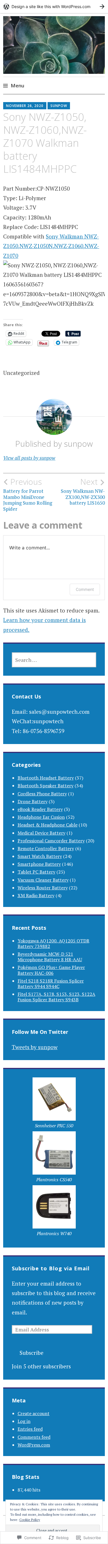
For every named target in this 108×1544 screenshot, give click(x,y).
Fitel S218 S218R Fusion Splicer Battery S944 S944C (51, 983)
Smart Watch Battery (40, 856)
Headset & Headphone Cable (47, 825)
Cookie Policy (29, 1519)
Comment (85, 589)
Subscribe (31, 1352)
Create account (34, 1413)
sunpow (58, 105)
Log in (24, 1421)
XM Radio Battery (36, 895)
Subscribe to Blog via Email (51, 1268)
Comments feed (34, 1437)
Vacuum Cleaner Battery (43, 880)
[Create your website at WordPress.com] (54, 6)
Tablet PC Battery (36, 872)
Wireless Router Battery (43, 887)
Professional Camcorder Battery (51, 840)
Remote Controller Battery (46, 848)
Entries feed (30, 1429)
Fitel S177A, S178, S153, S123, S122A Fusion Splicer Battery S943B (56, 997)
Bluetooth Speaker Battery (45, 785)
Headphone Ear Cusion (41, 817)
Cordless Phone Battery (42, 793)
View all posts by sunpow (29, 457)
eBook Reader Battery (40, 809)
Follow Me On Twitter (40, 1031)
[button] (54, 1104)
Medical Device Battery (41, 833)
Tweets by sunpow (35, 1047)
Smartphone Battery (39, 864)
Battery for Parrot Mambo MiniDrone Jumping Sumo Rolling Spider (27, 494)
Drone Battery (33, 801)
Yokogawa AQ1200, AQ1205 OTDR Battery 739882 (53, 943)
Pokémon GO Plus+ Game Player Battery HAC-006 (51, 970)
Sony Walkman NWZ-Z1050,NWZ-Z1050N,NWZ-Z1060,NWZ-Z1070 (51, 246)
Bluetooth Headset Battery (46, 778)
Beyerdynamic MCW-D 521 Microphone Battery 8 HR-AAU (50, 957)
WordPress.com (34, 1445)
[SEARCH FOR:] (54, 659)
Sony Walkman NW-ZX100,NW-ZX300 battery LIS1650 (83, 491)
